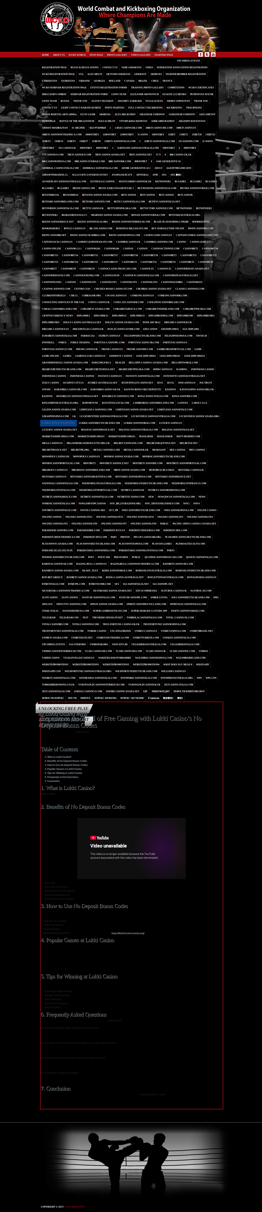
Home (45, 55)
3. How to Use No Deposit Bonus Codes (65, 764)
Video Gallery (141, 55)
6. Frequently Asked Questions (61, 777)
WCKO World (77, 55)
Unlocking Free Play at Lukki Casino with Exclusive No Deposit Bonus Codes (64, 716)
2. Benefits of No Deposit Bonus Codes (65, 760)
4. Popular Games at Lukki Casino (62, 768)
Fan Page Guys (75, 1206)
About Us (59, 55)
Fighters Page (164, 55)
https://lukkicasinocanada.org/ (127, 933)
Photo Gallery (117, 55)
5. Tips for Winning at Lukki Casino (63, 773)
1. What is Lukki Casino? (57, 756)
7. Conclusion (51, 781)
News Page (96, 55)
